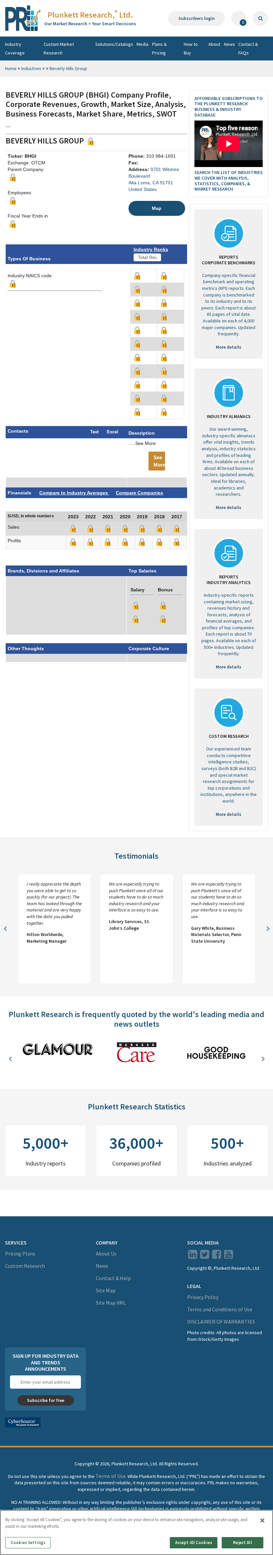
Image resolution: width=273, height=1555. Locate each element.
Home (11, 68)
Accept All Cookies (193, 1542)
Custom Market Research (59, 48)
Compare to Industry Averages (74, 492)
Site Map (106, 1290)
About (214, 44)
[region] (136, 1532)
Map (156, 208)
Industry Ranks (151, 249)
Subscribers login (196, 18)
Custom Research (25, 1265)
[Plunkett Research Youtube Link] (228, 1256)
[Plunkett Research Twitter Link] (205, 1256)
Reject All (242, 1542)
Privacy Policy (202, 1297)
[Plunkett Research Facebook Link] (216, 1256)
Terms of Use (111, 1475)
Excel (112, 431)
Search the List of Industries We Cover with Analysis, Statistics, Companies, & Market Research (228, 180)
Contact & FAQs (248, 48)
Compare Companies (139, 492)
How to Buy (191, 48)
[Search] (260, 18)
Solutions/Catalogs (114, 44)
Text (94, 431)
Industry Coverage (15, 48)
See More (159, 461)
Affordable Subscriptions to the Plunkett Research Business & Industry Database (228, 106)
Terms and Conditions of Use (219, 1309)
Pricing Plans (20, 1253)
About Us (106, 1253)
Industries (31, 68)
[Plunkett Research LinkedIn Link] (192, 1256)
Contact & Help (113, 1278)
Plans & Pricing (159, 48)
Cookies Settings (28, 1542)
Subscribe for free (45, 1400)
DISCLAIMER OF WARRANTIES (221, 1321)
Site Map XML (111, 1302)
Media (142, 44)
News (229, 44)
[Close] (262, 1520)
